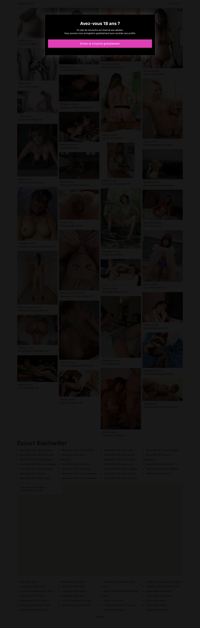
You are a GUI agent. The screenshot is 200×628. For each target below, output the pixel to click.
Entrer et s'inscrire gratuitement (100, 43)
